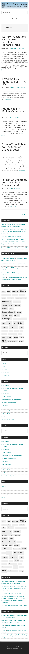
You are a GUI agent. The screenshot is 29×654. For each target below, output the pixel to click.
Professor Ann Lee (6, 414)
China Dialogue (5, 385)
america (3, 291)
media (9, 323)
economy (4, 305)
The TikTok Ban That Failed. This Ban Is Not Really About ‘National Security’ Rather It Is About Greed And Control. (14, 231)
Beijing (8, 291)
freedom (11, 308)
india (19, 318)
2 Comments (21, 48)
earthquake (17, 302)
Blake (2, 268)
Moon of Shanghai (6, 408)
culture (4, 298)
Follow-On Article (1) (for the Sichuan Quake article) (14, 182)
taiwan (15, 337)
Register (3, 363)
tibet (4, 341)
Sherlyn (3, 273)
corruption (21, 295)
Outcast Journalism (6, 411)
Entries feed (4, 369)
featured (5, 308)
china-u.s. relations (6, 295)
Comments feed (5, 372)
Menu (15, 18)
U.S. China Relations (12, 341)
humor (14, 318)
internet (24, 319)
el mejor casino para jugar (8, 258)
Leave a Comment (20, 87)
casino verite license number (8, 263)
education (11, 305)
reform (17, 331)
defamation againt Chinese (21, 298)
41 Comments (17, 188)
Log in (3, 366)
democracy (6, 302)
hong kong (16, 315)
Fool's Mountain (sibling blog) (9, 402)
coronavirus (14, 295)
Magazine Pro (16, 647)
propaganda (5, 331)
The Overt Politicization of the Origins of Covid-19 (14, 248)
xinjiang (21, 341)
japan (3, 323)
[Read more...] (4, 70)
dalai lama (11, 298)
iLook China (4, 405)
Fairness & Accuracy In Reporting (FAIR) (11, 399)
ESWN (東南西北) (6, 396)
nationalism (5, 327)
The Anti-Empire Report (7, 419)
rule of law (4, 334)
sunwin (3, 277)
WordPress (15, 648)
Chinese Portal (5, 393)
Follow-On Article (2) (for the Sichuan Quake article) (14, 147)
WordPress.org (5, 375)
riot (21, 331)
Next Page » (25, 214)
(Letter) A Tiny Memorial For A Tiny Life (13, 81)
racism (11, 331)
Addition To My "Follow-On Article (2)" (12, 111)
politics (21, 327)
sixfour (20, 334)
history (10, 315)
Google (19, 312)
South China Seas (6, 337)
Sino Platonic (4, 417)
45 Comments (16, 117)
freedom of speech (8, 312)
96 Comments (17, 153)
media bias (18, 323)
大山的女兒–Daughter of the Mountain (11, 236)
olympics (13, 327)
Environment (17, 305)
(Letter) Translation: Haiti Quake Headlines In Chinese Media (13, 40)
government (4, 315)
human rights (6, 319)
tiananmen (22, 337)
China (23, 291)
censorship (15, 291)
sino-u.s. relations (12, 334)
